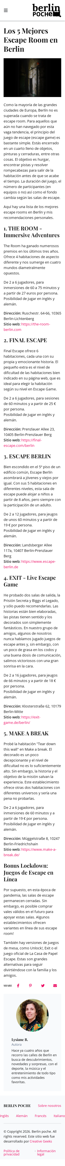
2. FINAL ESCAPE (25, 340)
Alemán (22, 1115)
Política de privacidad (11, 1152)
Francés (40, 1115)
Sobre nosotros (49, 1105)
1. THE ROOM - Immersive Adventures (32, 232)
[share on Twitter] (43, 985)
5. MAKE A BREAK (26, 733)
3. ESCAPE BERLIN (27, 456)
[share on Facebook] (18, 985)
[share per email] (55, 985)
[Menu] (6, 10)
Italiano (59, 1115)
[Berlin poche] (46, 10)
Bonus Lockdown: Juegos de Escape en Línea (28, 872)
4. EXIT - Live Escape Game (30, 581)
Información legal (46, 1152)
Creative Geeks (41, 1141)
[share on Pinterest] (30, 985)
